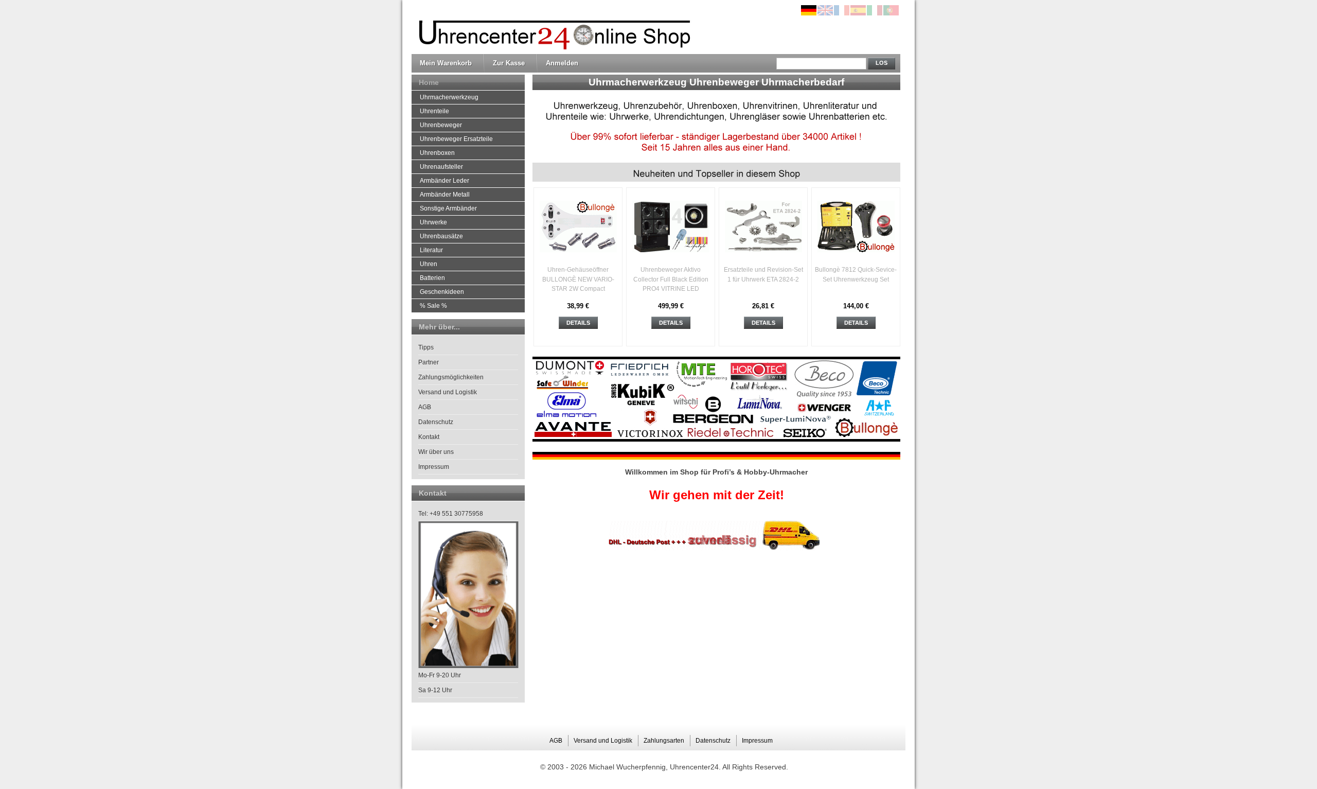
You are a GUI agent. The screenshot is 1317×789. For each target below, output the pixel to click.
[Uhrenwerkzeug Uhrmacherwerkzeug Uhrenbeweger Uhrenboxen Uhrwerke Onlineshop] (552, 24)
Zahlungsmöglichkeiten (451, 377)
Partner (428, 362)
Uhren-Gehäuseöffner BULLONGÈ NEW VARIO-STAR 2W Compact (578, 279)
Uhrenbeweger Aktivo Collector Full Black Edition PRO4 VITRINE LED (670, 279)
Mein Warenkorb (446, 63)
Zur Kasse (509, 63)
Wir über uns (436, 451)
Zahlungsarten (664, 740)
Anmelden (562, 63)
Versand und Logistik (447, 392)
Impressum (433, 466)
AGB (424, 407)
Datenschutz (435, 422)
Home (429, 82)
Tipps (426, 347)
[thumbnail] (578, 192)
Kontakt (428, 437)
